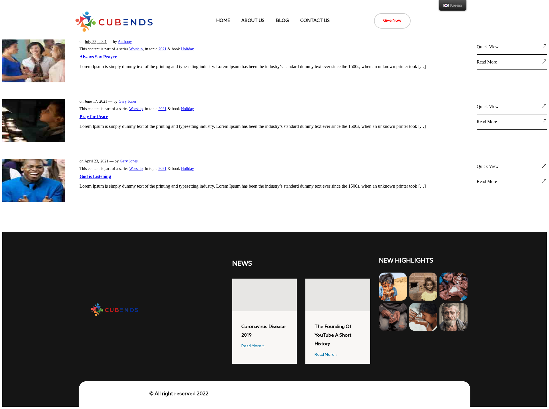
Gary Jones (127, 101)
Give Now (392, 20)
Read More (487, 61)
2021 (162, 49)
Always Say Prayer (98, 56)
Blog (282, 20)
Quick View (488, 46)
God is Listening (95, 176)
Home (223, 20)
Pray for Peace (93, 116)
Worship (136, 49)
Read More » (252, 346)
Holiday (187, 49)
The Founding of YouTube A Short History (333, 335)
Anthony (125, 41)
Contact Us (315, 20)
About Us (252, 20)
